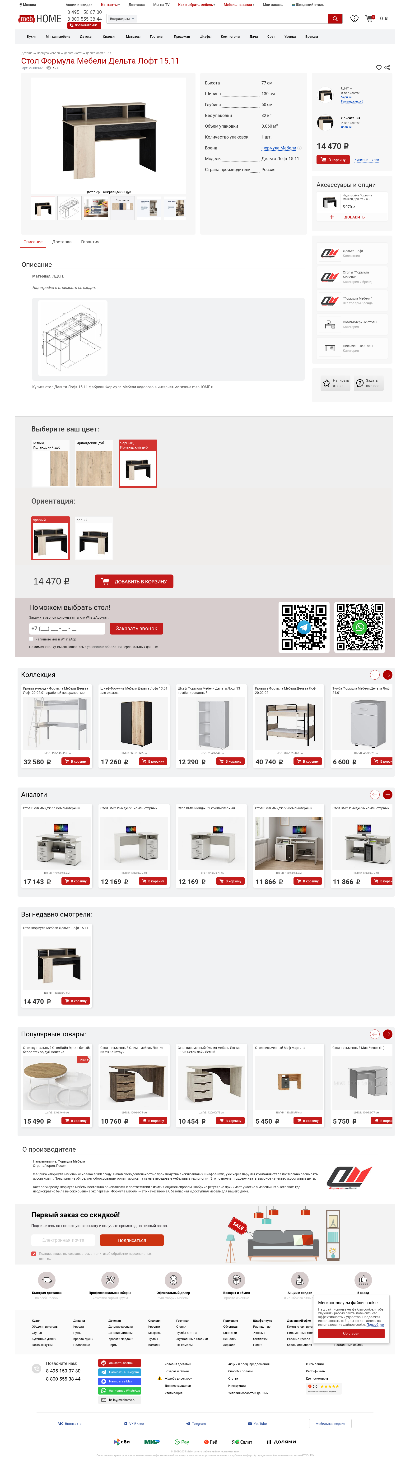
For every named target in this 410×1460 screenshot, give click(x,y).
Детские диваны (120, 1333)
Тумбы (153, 1339)
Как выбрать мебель (195, 5)
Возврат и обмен (177, 1371)
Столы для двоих (299, 1345)
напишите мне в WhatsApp (56, 639)
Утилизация (173, 1393)
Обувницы (230, 1326)
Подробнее (375, 1324)
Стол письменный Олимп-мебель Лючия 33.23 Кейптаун (131, 1050)
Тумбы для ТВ (186, 1333)
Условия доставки (178, 1364)
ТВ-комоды (184, 1345)
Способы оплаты (240, 1371)
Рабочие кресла (298, 1339)
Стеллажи (260, 1339)
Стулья (37, 1333)
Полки (257, 1345)
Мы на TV (161, 5)
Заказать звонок (136, 628)
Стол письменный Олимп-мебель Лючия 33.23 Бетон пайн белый (209, 1050)
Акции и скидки (79, 5)
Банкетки (230, 1333)
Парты (112, 1345)
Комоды (154, 1345)
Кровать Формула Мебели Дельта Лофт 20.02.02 (286, 690)
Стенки (181, 1326)
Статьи (233, 1378)
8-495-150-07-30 (84, 12)
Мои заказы (273, 5)
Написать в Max (120, 1381)
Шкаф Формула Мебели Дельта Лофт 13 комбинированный (209, 690)
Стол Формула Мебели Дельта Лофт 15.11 (56, 928)
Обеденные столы (45, 1326)
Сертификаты (316, 1371)
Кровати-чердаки (120, 1339)
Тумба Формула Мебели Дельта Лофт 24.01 (361, 690)
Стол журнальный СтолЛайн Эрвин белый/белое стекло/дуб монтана (56, 1050)
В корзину (337, 160)
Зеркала (229, 1345)
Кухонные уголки (44, 1339)
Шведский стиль (309, 5)
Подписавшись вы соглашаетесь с (95, 1256)
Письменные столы (301, 1333)
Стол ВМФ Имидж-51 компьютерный (129, 808)
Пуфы (77, 1333)
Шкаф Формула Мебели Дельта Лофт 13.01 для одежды (134, 690)
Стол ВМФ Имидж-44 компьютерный (51, 808)
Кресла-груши (83, 1339)
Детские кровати (120, 1326)
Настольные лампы (348, 1345)
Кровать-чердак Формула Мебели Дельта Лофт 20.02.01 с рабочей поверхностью (55, 690)
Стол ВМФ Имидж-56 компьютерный (361, 808)
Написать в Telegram (124, 1372)
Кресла (78, 1326)
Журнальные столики (192, 1339)
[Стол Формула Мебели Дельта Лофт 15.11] (43, 208)
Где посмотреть (317, 1378)
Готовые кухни (42, 1345)
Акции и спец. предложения (249, 1364)
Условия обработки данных (248, 1393)
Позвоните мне (86, 25)
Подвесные (81, 1345)
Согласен (351, 1333)
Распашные (261, 1326)
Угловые (259, 1333)
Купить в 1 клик (366, 160)
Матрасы (154, 1333)
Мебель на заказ (238, 5)
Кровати (154, 1326)
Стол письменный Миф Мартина (280, 1048)
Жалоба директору (178, 1378)
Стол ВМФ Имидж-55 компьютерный (283, 808)
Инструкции (237, 1385)
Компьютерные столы (303, 1326)
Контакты (109, 5)
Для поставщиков (178, 1385)
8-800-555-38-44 (84, 19)
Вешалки (230, 1339)
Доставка (137, 5)
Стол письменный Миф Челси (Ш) (358, 1048)
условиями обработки (104, 647)
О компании (315, 1364)
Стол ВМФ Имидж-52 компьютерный (206, 808)
